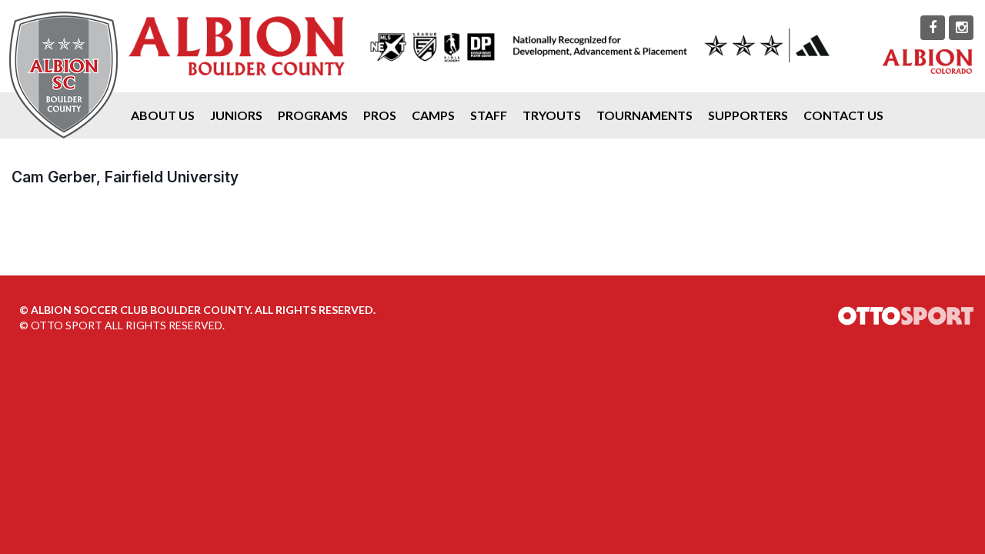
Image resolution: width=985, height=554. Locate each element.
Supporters (748, 115)
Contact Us (843, 115)
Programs (313, 115)
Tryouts (552, 115)
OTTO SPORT (66, 325)
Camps (433, 115)
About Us (163, 115)
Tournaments (644, 115)
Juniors (236, 115)
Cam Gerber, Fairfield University (125, 177)
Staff (488, 115)
